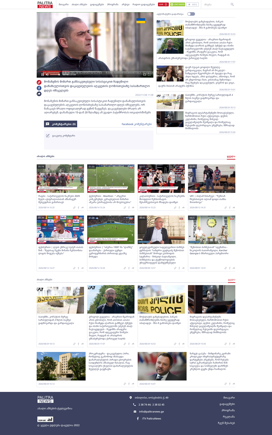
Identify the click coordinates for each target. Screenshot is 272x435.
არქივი (126, 4)
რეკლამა (229, 416)
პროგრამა (112, 4)
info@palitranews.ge (151, 411)
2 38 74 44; (145, 404)
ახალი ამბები (79, 4)
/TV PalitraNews (151, 418)
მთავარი (64, 4)
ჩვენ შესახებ (226, 423)
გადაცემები (97, 4)
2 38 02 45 (158, 404)
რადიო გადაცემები (144, 4)
